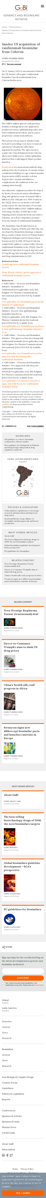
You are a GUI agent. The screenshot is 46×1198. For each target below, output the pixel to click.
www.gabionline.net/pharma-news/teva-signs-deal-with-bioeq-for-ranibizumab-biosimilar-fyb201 (21, 384)
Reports (6, 1099)
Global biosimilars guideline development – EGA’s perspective (22, 866)
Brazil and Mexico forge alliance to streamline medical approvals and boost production (21, 521)
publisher (6, 404)
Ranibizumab (8, 167)
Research (6, 1038)
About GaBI (9, 536)
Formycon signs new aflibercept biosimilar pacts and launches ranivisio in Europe (22, 580)
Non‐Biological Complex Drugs (17, 1077)
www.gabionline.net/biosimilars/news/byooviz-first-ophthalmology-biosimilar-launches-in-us (23, 329)
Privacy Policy (38, 985)
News (5, 1032)
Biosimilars (7, 1049)
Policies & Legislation (13, 1093)
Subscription (8, 1149)
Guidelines (7, 1088)
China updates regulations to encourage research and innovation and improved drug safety (21, 513)
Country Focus (9, 1082)
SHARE (8, 947)
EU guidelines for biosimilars (16, 551)
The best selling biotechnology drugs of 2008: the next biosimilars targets (21, 540)
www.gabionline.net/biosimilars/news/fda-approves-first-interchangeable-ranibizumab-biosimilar (22, 356)
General (6, 1027)
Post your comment (14, 64)
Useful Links (8, 1132)
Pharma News (15, 27)
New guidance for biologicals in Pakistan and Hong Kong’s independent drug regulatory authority (21, 447)
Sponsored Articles (12, 1116)
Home (4, 27)
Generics (6, 1021)
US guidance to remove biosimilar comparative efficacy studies (18, 440)
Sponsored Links (10, 1121)
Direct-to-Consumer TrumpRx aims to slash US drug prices (21, 570)
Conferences (8, 1110)
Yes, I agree (23, 1193)
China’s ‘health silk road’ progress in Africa (22, 575)
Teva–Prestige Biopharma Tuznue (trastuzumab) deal (19, 565)
